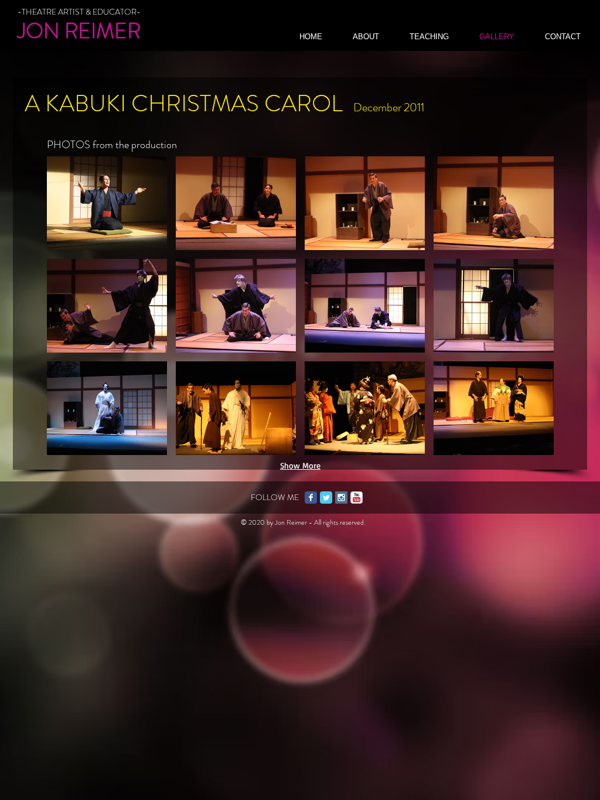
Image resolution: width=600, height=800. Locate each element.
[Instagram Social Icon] (341, 497)
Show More (300, 465)
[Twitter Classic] (326, 497)
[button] (107, 203)
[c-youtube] (356, 497)
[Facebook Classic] (311, 497)
